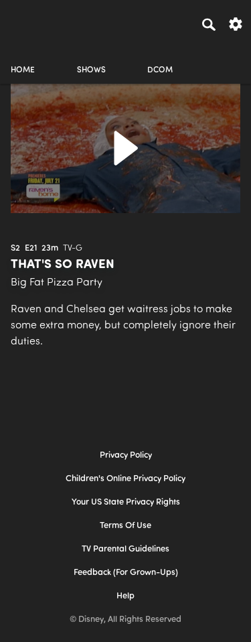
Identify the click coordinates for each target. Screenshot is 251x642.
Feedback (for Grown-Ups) (126, 572)
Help (125, 596)
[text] (15, 248)
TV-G (72, 248)
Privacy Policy (126, 455)
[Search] (209, 24)
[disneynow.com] (34, 22)
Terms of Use (125, 525)
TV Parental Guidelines (125, 549)
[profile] (228, 58)
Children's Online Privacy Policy (125, 478)
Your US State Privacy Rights (126, 502)
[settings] (236, 23)
